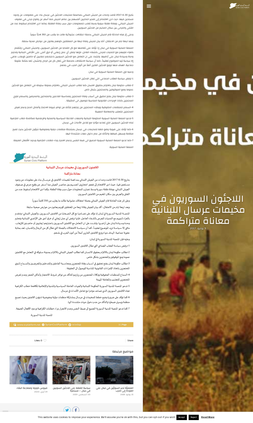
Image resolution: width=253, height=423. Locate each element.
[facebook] (75, 410)
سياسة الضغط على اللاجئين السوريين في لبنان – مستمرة (71, 389)
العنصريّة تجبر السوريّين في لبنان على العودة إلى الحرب (114, 389)
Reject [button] (194, 417)
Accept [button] (181, 417)
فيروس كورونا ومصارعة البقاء (32, 388)
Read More (207, 417)
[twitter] (67, 410)
